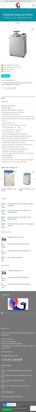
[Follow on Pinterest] (14, 359)
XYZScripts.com (25, 411)
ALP (15, 17)
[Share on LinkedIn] (14, 88)
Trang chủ (8, 17)
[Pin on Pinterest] (11, 88)
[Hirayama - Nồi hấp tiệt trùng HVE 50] (9, 178)
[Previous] (1, 182)
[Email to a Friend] (8, 88)
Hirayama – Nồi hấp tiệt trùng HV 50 (26, 189)
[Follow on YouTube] (21, 359)
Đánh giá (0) (4, 101)
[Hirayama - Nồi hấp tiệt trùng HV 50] (27, 178)
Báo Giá (6, 76)
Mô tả (3, 98)
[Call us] (11, 359)
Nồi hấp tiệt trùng (25, 17)
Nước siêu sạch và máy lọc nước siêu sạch (18, 386)
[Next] (35, 182)
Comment (8, 382)
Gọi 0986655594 (7, 409)
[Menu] (2, 5)
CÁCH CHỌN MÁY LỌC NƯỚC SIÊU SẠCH (18, 375)
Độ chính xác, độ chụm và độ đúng (15, 380)
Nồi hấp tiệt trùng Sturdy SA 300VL (12, 84)
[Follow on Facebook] (2, 359)
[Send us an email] (8, 359)
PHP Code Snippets (12, 411)
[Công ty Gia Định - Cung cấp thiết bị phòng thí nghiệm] (18, 5)
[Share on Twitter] (5, 88)
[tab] (18, 98)
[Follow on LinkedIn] (17, 359)
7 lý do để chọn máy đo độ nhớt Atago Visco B (19, 370)
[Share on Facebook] (2, 88)
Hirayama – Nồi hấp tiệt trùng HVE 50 (8, 189)
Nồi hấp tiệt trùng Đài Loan (18, 82)
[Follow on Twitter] (5, 359)
